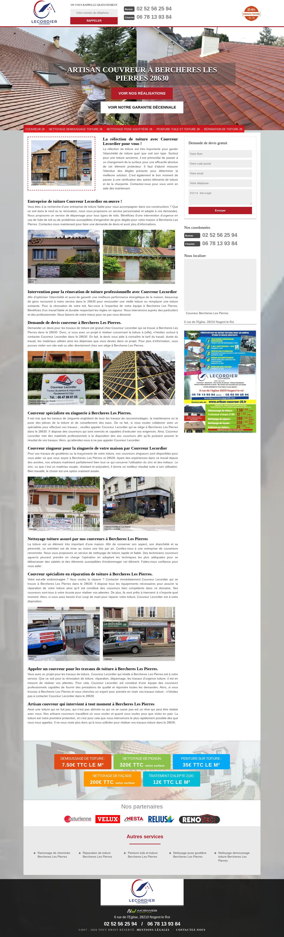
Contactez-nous (191, 929)
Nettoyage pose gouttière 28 (129, 129)
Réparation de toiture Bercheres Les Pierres (97, 854)
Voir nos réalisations (142, 93)
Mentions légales (153, 929)
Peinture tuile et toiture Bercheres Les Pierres (143, 854)
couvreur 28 (35, 129)
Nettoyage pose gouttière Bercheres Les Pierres (189, 854)
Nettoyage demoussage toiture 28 (75, 129)
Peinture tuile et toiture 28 (178, 129)
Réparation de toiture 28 (223, 129)
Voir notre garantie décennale (142, 107)
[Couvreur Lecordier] (44, 13)
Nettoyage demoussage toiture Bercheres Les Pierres (234, 856)
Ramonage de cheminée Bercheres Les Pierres (54, 854)
